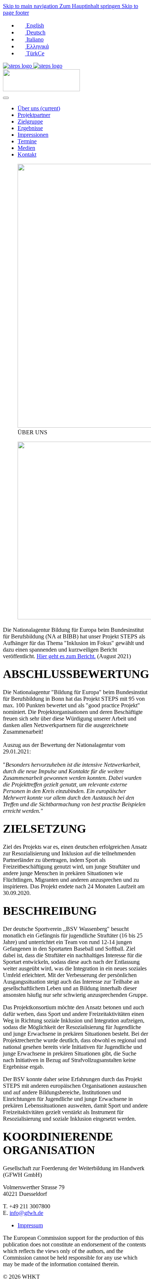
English (34, 25)
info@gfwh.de (26, 1213)
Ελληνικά (37, 46)
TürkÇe (34, 53)
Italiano (34, 39)
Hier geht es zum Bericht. (66, 656)
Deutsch (35, 32)
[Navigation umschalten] (6, 98)
